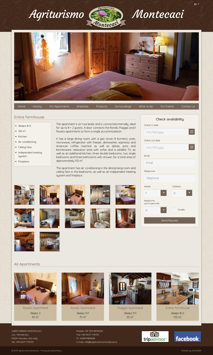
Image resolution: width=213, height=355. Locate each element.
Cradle (181, 209)
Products (101, 106)
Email (147, 155)
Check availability (170, 119)
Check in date (151, 125)
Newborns (151, 202)
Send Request (169, 220)
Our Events (167, 106)
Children (176, 186)
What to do (146, 106)
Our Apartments (59, 106)
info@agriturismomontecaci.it (101, 341)
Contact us (188, 106)
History (37, 106)
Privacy (44, 350)
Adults (147, 186)
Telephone (149, 171)
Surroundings (123, 106)
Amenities (83, 106)
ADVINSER (196, 350)
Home (21, 106)
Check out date (152, 140)
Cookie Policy (56, 350)
